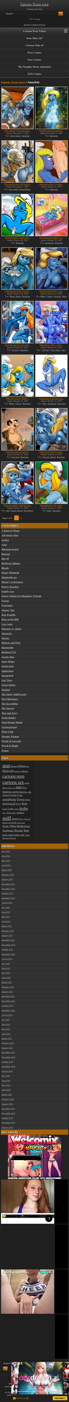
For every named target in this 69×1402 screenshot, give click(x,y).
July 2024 (6, 851)
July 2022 (6, 963)
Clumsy (50, 296)
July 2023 (6, 907)
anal (8, 510)
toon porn (7, 835)
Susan (18, 830)
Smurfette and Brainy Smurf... (17, 291)
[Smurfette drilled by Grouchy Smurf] (51, 429)
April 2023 (6, 921)
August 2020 (7, 1071)
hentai (27, 799)
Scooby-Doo (8, 657)
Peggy (21, 818)
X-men (5, 750)
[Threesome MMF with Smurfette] (17, 483)
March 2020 (7, 1094)
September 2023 (8, 898)
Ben (27, 766)
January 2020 (7, 1104)
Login (38, 19)
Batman (6, 554)
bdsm (21, 766)
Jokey (49, 510)
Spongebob (7, 675)
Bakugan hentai (10, 549)
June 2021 (6, 1024)
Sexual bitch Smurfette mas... (51, 398)
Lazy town (7, 624)
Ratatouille (7, 647)
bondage (17, 771)
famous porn (10, 791)
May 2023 (6, 916)
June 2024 (6, 856)
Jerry (18, 803)
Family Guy (8, 591)
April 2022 (6, 977)
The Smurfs (8, 708)
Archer (5, 540)
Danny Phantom (10, 572)
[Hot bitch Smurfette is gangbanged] (51, 268)
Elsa (25, 787)
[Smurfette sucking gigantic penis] (51, 161)
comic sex (11, 787)
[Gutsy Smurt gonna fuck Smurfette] (17, 108)
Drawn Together (10, 587)
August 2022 (7, 959)
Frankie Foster (16, 795)
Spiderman (7, 671)
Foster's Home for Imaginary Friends (21, 596)
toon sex (19, 834)
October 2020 (7, 1062)
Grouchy (57, 296)
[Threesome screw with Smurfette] (17, 161)
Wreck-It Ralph (10, 746)
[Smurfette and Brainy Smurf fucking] (17, 268)
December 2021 (8, 996)
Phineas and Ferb (11, 643)
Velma (27, 835)
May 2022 (6, 973)
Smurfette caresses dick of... (17, 451)
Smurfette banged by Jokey (51, 505)
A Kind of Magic (11, 530)
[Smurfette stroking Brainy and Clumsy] (17, 376)
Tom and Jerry (10, 713)
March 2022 (7, 982)
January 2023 (7, 935)
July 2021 (6, 1019)
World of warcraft (11, 741)
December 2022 (8, 940)
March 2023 (7, 926)
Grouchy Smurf (49, 457)
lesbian (16, 809)
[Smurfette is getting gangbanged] (51, 322)
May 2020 (6, 1085)
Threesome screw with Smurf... (17, 184)
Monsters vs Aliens (11, 629)
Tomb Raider (9, 718)
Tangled (6, 690)
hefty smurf (13, 189)
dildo (44, 403)
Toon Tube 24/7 (34, 38)
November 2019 (8, 1113)
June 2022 (6, 968)
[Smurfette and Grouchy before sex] (17, 322)
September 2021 (8, 1010)
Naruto (5, 638)
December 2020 (8, 1052)
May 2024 (6, 860)
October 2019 (7, 1118)
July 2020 (6, 1076)
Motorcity (7, 633)
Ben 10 (5, 558)
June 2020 (6, 1080)
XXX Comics (34, 74)
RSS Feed (27, 25)
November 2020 (8, 1057)
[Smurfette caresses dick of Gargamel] (17, 429)
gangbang (46, 350)
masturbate (49, 242)
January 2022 (7, 991)
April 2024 (6, 865)
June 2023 (6, 912)
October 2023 (7, 893)
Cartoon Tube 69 (34, 45)
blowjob (8, 770)
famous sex (25, 791)
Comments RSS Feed (38, 25)
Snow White (8, 661)
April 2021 (6, 1034)
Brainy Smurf (15, 296)
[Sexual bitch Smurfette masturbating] (51, 376)
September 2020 (8, 1066)
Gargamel (15, 457)
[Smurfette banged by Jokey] (51, 483)
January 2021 (7, 1048)
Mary (14, 813)
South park (8, 666)
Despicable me (9, 577)
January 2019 (7, 1127)
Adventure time (10, 535)
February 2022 (8, 987)
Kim (24, 803)
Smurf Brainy (24, 189)
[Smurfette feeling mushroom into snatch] (17, 215)
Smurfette (26, 135)
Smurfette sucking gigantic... (51, 184)
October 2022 (7, 949)
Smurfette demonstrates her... (51, 130)
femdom (5, 795)
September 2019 (8, 1122)
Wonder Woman (10, 736)
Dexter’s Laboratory (12, 582)
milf (6, 817)
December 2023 (8, 884)
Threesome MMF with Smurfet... (17, 505)
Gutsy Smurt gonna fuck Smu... (17, 130)
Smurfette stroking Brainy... (17, 398)
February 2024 (8, 874)
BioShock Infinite (11, 563)
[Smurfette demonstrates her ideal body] (51, 108)
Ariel (4, 544)
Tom (26, 830)
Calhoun (24, 771)
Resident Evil (9, 652)
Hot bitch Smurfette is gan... (51, 291)
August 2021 (7, 1015)
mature (20, 812)
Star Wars (7, 680)
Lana (4, 808)
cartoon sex (13, 782)
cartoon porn (13, 776)
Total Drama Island (12, 722)
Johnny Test (8, 610)
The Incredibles (10, 704)
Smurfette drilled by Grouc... (51, 451)
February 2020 (8, 1099)
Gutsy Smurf (15, 135)
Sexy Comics (34, 59)
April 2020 (6, 1090)
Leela (10, 808)
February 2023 (8, 931)
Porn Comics (34, 52)
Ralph (14, 822)
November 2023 (8, 888)
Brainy (43, 296)
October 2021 (7, 1005)
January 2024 (7, 879)
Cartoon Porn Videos (34, 31)
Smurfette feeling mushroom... (17, 237)
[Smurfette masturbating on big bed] (51, 215)
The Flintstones (10, 699)
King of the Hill (10, 619)
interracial (8, 803)
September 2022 (8, 954)
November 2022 (8, 945)
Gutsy (64, 296)
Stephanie (8, 830)
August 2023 (7, 902)
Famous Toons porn (34, 4)
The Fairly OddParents (14, 694)
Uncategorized (9, 727)
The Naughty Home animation (34, 67)
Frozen (5, 601)
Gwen (20, 799)
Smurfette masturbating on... (51, 237)
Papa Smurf (28, 510)
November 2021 (8, 1001)
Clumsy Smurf (16, 510)
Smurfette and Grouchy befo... (17, 344)
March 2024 (7, 870)
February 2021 (8, 1043)
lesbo (24, 808)
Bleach (5, 568)
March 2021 (7, 1038)
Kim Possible (9, 615)
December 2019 (8, 1108)
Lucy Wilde (7, 813)
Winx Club (7, 732)
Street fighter (9, 685)
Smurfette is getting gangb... (51, 344)
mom (15, 819)
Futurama (7, 605)
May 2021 (6, 1029)
